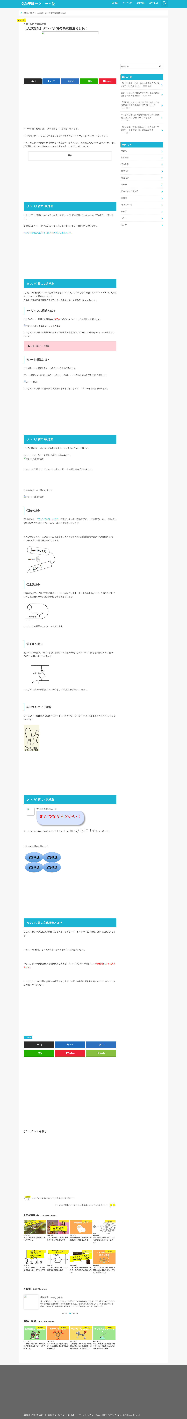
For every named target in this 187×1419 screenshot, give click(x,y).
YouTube (75, 1313)
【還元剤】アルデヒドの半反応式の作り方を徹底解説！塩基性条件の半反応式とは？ (140, 105)
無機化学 (125, 178)
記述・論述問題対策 (129, 191)
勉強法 (124, 198)
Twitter (64, 1313)
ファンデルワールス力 (48, 519)
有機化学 (125, 171)
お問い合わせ (154, 3)
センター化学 (126, 205)
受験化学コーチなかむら (51, 1297)
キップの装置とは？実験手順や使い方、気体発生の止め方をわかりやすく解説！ (140, 118)
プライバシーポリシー (86, 1415)
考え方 (124, 225)
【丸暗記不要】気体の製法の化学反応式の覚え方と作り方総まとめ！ (140, 84)
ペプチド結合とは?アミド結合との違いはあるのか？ (48, 233)
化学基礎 (114, 3)
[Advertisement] (70, 105)
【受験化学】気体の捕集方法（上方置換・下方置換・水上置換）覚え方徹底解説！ (140, 130)
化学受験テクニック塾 (38, 4)
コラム (124, 218)
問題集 (124, 151)
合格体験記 (140, 3)
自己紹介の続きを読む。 (96, 1306)
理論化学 (125, 164)
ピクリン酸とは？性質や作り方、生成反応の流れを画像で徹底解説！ (140, 94)
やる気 (124, 211)
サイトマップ (127, 3)
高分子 (28, 1037)
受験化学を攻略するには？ (34, 1415)
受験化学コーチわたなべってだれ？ (61, 1415)
